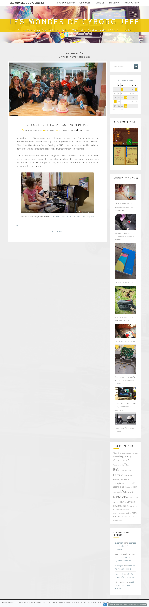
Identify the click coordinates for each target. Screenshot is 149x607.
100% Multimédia (131, 3)
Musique (126, 491)
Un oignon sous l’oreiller (125, 342)
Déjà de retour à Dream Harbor (124, 585)
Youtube (116, 520)
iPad (123, 483)
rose (123, 509)
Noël (122, 502)
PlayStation (118, 505)
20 (115, 101)
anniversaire (128, 453)
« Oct (115, 109)
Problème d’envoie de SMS (125, 282)
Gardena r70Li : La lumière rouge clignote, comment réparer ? (125, 380)
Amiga (122, 453)
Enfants (118, 469)
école (121, 520)
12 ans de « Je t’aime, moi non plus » (57, 125)
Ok (105, 604)
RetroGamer (84, 3)
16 (126, 97)
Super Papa (114, 3)
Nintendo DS (132, 497)
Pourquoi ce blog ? (66, 3)
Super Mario (132, 512)
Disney (128, 465)
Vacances (118, 516)
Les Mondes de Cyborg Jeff (28, 3)
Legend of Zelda (120, 487)
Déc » (121, 109)
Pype (135, 506)
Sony (123, 513)
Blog (129, 457)
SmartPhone (117, 513)
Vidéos (126, 517)
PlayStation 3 (129, 506)
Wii (133, 517)
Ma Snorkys (116, 492)
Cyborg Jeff (119, 464)
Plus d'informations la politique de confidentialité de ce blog (127, 604)
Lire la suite (58, 231)
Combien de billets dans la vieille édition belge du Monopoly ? (125, 207)
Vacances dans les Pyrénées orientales (125, 546)
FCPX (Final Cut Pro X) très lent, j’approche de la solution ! (125, 407)
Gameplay (117, 483)
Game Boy (125, 479)
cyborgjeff (51, 130)
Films (125, 475)
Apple (117, 457)
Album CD (116, 453)
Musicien (100, 3)
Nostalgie (116, 502)
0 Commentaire (66, 130)
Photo (131, 501)
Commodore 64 (121, 460)
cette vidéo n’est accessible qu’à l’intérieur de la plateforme (73, 216)
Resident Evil (117, 509)
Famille (118, 475)
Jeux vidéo (131, 483)
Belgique (123, 456)
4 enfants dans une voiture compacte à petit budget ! (124, 236)
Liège (128, 487)
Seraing (127, 509)
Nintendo (120, 497)
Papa (126, 502)
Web (130, 517)
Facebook (128, 470)
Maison (134, 487)
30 (126, 106)
